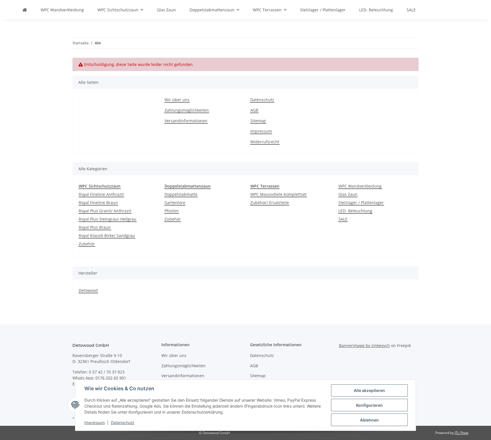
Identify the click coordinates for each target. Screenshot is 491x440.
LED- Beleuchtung (355, 210)
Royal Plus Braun (95, 227)
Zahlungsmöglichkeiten (187, 110)
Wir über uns (177, 99)
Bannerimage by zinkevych (364, 345)
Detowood (88, 290)
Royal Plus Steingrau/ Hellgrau (107, 219)
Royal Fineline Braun (98, 202)
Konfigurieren (369, 405)
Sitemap (258, 120)
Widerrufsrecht (264, 141)
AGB (254, 110)
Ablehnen (369, 420)
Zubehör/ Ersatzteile (269, 202)
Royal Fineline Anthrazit (101, 194)
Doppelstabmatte (181, 194)
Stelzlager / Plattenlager (361, 202)
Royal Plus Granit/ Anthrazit (105, 210)
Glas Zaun (347, 194)
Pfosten (172, 210)
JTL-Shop (461, 432)
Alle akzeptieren (369, 390)
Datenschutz (262, 99)
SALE (343, 219)
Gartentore (175, 202)
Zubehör (87, 243)
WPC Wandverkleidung (360, 186)
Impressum (261, 131)
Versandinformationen (186, 120)
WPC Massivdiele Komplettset (278, 194)
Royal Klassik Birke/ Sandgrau (107, 235)
